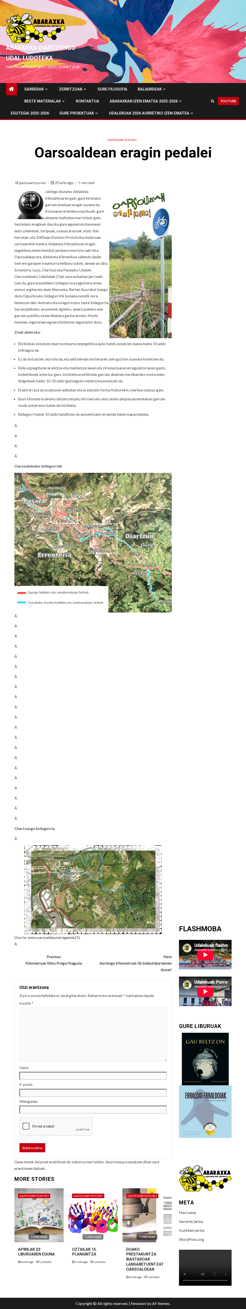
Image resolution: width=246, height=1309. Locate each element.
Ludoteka (45, 1262)
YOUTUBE (228, 101)
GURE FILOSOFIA (112, 89)
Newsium (138, 1303)
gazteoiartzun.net (122, 140)
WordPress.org (191, 1239)
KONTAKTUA (87, 101)
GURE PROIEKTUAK (76, 113)
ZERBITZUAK (70, 89)
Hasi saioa (187, 1212)
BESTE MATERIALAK (42, 101)
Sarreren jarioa (191, 1221)
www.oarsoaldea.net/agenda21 (53, 937)
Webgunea (28, 1101)
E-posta (25, 1084)
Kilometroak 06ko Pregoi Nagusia (53, 959)
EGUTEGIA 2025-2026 (30, 113)
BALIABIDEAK (150, 89)
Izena (23, 1067)
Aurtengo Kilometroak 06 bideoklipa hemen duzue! (135, 963)
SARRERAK (34, 89)
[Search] (212, 101)
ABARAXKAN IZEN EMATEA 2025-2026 (144, 101)
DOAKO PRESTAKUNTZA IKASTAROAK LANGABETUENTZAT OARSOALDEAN (145, 1259)
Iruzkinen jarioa (191, 1230)
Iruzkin (26, 1003)
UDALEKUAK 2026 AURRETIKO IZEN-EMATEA (149, 113)
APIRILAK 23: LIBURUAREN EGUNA (36, 1252)
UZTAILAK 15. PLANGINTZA (84, 1252)
